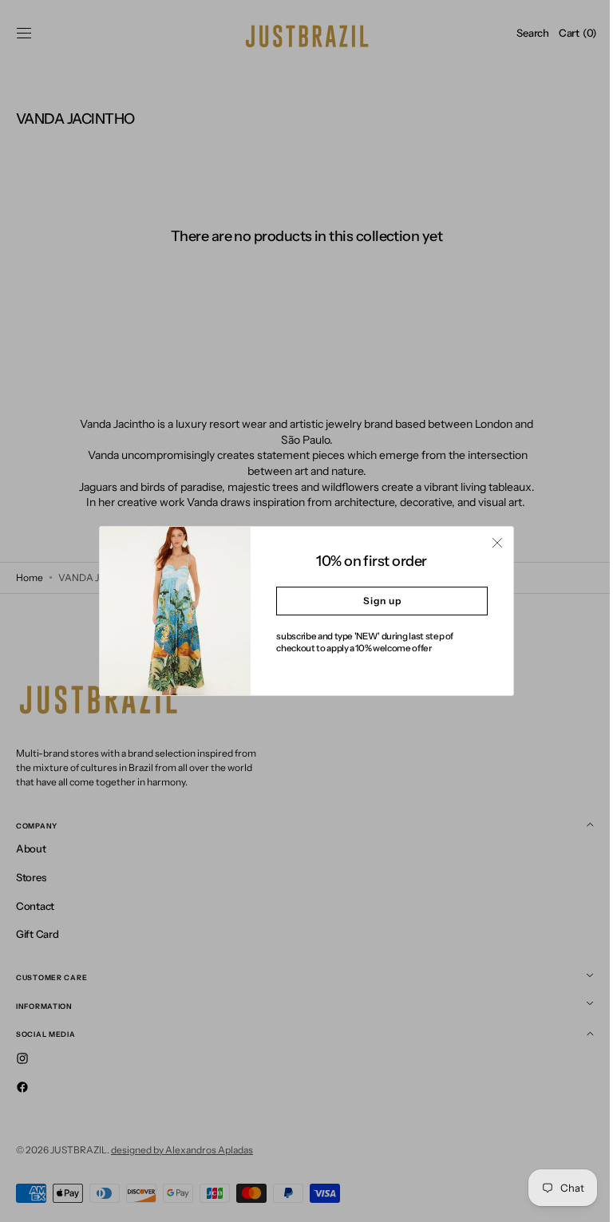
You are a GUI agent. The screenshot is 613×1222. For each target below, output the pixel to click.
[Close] (491, 542)
